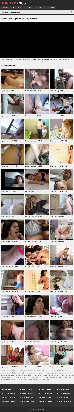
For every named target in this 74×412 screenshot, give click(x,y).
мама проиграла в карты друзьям (29, 393)
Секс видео (39, 7)
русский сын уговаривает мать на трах (29, 401)
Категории (50, 7)
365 (13, 3)
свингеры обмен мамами (47, 397)
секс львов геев (9, 397)
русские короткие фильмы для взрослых (47, 401)
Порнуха (5, 7)
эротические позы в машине (10, 393)
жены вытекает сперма (47, 389)
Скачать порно (16, 7)
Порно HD (28, 7)
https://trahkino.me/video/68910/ (38, 59)
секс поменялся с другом (66, 393)
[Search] (71, 12)
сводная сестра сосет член (10, 401)
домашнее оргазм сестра (10, 389)
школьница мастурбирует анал (66, 389)
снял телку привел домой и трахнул (29, 397)
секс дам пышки (65, 397)
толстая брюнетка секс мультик (47, 393)
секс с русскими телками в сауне (66, 401)
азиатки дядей (27, 389)
